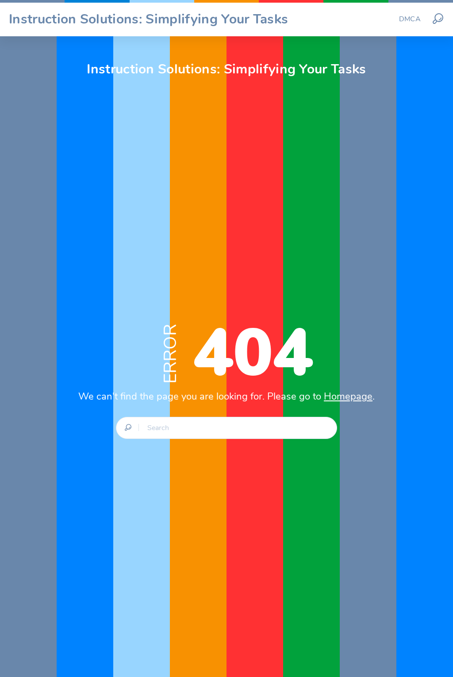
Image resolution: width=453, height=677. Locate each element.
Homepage (348, 396)
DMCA (410, 19)
